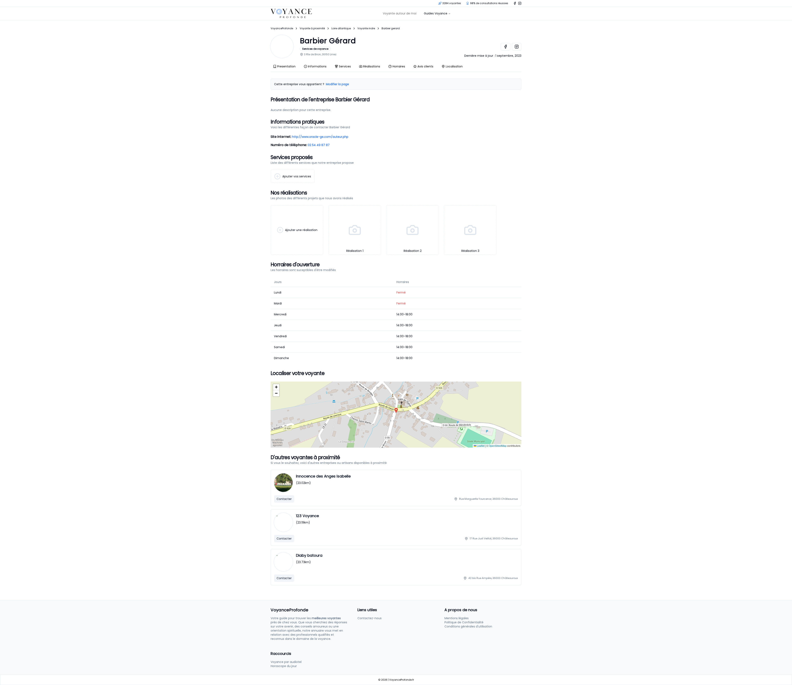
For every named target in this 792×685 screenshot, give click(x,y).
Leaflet (480, 445)
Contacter (284, 499)
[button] (396, 410)
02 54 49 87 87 (319, 145)
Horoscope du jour (284, 666)
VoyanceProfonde (282, 28)
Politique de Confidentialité (463, 622)
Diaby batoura (309, 555)
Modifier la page (337, 84)
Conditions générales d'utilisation (468, 626)
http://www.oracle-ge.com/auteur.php (320, 137)
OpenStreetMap (498, 445)
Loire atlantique (341, 28)
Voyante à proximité (312, 28)
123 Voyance (307, 515)
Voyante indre (366, 28)
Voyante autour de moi (399, 13)
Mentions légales (456, 618)
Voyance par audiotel (286, 662)
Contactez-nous (369, 618)
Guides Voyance (435, 13)
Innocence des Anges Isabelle (323, 476)
